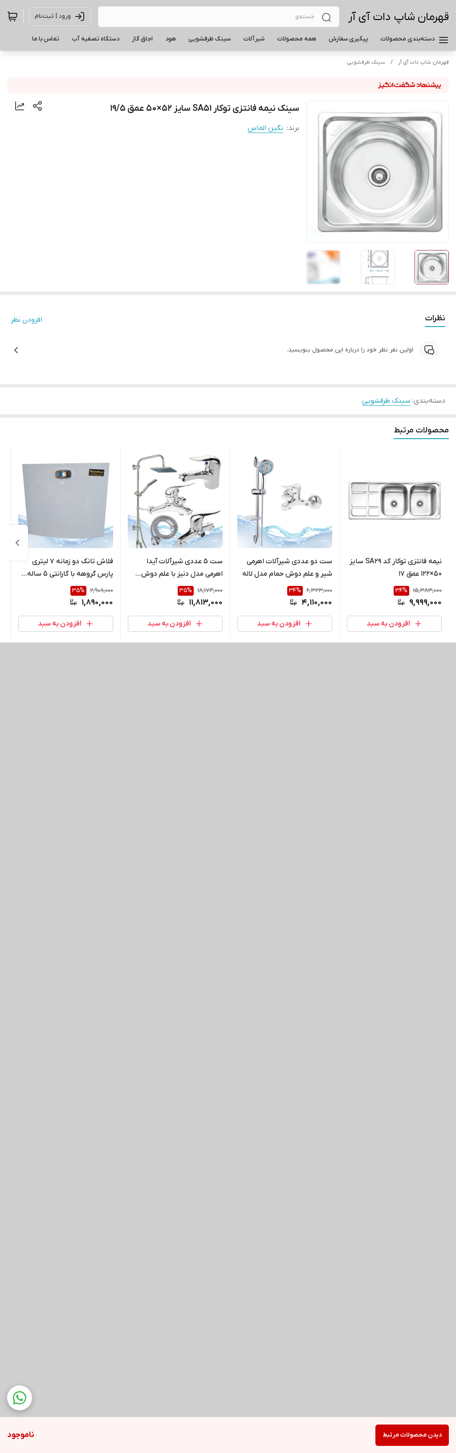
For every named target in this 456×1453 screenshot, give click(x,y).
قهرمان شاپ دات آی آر (398, 17)
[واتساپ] (19, 1397)
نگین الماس (265, 128)
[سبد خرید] (12, 16)
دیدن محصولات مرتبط (412, 1435)
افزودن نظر (26, 319)
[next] (17, 543)
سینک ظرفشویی (366, 62)
